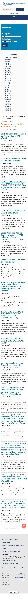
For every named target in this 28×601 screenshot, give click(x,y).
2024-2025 (8, 61)
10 (12, 129)
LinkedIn (18, 567)
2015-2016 (8, 78)
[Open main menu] (14, 17)
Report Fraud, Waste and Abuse (11, 551)
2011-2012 (7, 86)
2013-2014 (8, 82)
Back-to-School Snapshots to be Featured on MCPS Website (14, 136)
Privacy (18, 574)
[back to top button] (24, 526)
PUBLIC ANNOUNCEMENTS (8, 116)
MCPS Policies (6, 542)
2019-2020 (8, 70)
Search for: (6, 27)
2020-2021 (8, 69)
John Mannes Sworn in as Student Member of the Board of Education (12, 365)
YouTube (14, 567)
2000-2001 (8, 107)
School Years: (7, 39)
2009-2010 (8, 89)
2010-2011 (7, 88)
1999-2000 (8, 108)
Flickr (22, 567)
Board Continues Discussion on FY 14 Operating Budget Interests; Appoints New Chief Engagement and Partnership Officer (14, 186)
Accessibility (21, 579)
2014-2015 (8, 80)
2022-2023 (8, 65)
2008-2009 (8, 91)
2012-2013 (7, 84)
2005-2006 (8, 97)
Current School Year (11, 57)
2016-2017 (7, 76)
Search (20, 9)
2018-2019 (8, 72)
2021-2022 (8, 67)
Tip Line (4, 548)
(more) (3, 154)
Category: (6, 34)
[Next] (18, 129)
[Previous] (4, 129)
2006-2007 (8, 95)
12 (15, 129)
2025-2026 (8, 59)
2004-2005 (8, 99)
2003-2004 (8, 101)
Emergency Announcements (10, 539)
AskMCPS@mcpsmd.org (9, 560)
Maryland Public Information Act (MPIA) (13, 545)
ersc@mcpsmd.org (18, 563)
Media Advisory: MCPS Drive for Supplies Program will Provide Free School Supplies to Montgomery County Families (13, 287)
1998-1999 (8, 110)
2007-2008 (8, 93)
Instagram (10, 567)
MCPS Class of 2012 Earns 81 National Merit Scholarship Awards (12, 341)
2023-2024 (8, 63)
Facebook (2, 567)
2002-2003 (8, 103)
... (8, 129)
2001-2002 (8, 105)
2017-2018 (7, 74)
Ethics (24, 581)
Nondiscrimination (20, 577)
